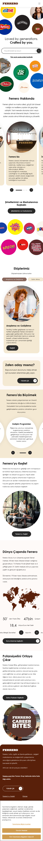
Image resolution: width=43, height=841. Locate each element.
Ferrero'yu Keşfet (21, 534)
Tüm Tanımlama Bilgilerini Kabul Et (21, 837)
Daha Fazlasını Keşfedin (15, 698)
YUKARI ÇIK (25, 381)
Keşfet (12, 348)
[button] (11, 190)
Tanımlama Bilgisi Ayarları (21, 824)
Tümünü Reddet (21, 830)
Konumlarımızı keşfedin (14, 641)
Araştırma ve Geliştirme (14, 279)
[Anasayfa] (10, 3)
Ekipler (25, 796)
